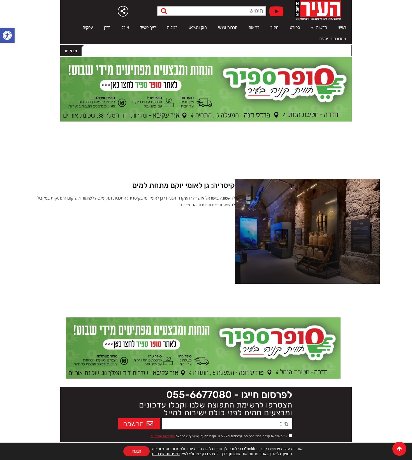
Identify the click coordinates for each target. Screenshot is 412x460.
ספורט (295, 27)
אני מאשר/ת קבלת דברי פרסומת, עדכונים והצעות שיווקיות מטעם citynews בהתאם (219, 436)
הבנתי (136, 451)
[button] (7, 35)
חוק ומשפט (198, 27)
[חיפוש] (164, 11)
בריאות (254, 27)
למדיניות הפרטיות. (162, 436)
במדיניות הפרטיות (166, 453)
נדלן (107, 27)
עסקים (88, 27)
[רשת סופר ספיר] (206, 88)
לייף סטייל (148, 27)
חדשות (321, 27)
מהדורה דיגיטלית (332, 38)
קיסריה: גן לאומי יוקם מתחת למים (183, 185)
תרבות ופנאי (227, 27)
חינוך (274, 27)
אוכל (125, 27)
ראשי (342, 27)
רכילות (172, 27)
